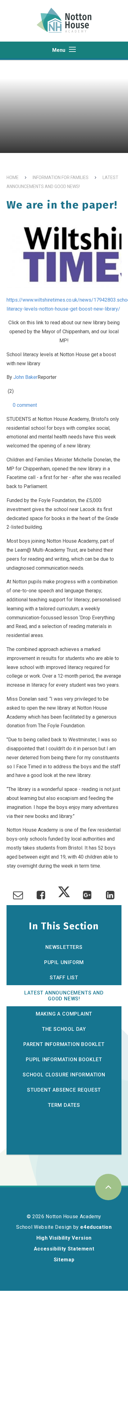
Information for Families (61, 177)
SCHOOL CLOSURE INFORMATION (64, 1075)
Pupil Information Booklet (64, 1059)
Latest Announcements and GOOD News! (63, 996)
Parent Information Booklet (64, 1044)
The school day (64, 1029)
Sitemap (64, 1260)
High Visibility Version (64, 1238)
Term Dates (64, 1105)
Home (13, 177)
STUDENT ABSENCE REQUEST (64, 1090)
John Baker (25, 377)
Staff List (64, 978)
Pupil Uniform (64, 962)
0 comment (24, 405)
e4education (96, 1227)
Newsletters (64, 947)
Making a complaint (64, 1014)
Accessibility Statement (64, 1249)
